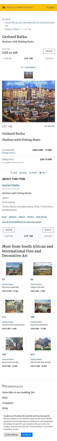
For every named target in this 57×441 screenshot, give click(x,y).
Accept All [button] (27, 435)
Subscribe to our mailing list (18, 392)
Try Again (50, 7)
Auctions (6, 19)
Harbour (22, 217)
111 (4, 317)
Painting (30, 217)
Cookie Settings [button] (11, 435)
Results (48, 230)
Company (7, 403)
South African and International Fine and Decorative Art (30, 24)
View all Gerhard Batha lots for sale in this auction (21, 222)
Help (5, 408)
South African (41, 217)
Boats (4, 217)
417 (32, 354)
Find (4, 398)
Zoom (30, 67)
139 (32, 317)
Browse (49, 51)
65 (32, 279)
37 (3, 279)
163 (4, 354)
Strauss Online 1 (13, 29)
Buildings (12, 217)
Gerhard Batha (10, 185)
